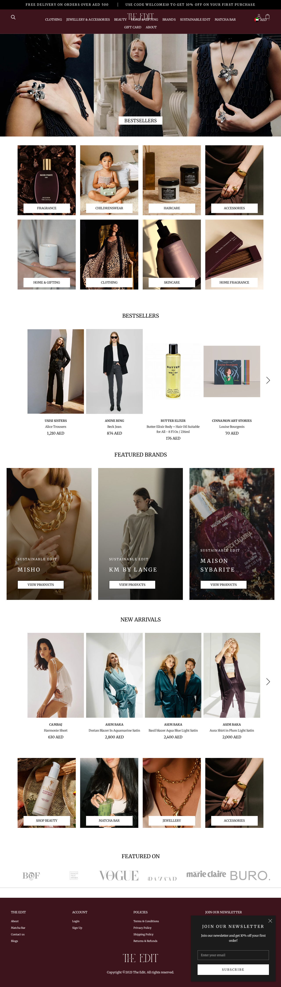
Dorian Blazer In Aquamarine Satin (114, 730)
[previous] (16, 84)
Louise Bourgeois (232, 427)
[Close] (270, 921)
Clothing (53, 20)
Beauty (120, 20)
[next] (265, 84)
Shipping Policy (143, 934)
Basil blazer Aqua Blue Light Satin (173, 730)
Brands (169, 20)
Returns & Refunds (145, 941)
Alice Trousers (55, 427)
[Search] (14, 17)
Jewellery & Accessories (88, 20)
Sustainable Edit (195, 20)
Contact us (18, 934)
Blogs (14, 941)
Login (75, 921)
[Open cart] (267, 16)
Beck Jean (114, 427)
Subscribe (233, 970)
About (151, 27)
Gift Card (132, 27)
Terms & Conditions (146, 921)
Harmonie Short (55, 730)
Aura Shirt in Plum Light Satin (232, 730)
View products (41, 585)
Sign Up (77, 927)
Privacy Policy (142, 927)
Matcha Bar (225, 20)
